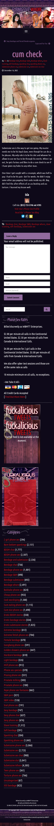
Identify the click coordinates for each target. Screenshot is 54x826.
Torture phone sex (13, 775)
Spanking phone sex (37, 64)
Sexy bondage (10, 710)
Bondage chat (14, 61)
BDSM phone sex (12, 554)
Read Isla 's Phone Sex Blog (27, 212)
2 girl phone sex (11, 539)
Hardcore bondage (13, 654)
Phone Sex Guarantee (32, 812)
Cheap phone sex (12, 594)
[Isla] (27, 200)
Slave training (11, 725)
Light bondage (11, 660)
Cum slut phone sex (13, 609)
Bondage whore (36, 61)
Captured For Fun (41, 43)
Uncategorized (11, 780)
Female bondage (12, 639)
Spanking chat (24, 64)
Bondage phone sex (13, 569)
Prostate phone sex (13, 685)
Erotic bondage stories (15, 619)
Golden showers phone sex (17, 649)
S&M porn (8, 695)
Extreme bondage (12, 629)
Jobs (40, 812)
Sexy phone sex (11, 720)
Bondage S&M (25, 61)
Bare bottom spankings (15, 544)
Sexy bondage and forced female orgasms (21, 41)
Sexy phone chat (12, 715)
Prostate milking (12, 680)
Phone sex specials (13, 670)
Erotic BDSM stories (13, 614)
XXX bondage (10, 785)
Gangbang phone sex (14, 644)
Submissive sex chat (37, 66)
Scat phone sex (11, 705)
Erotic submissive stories (16, 624)
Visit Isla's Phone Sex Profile (27, 208)
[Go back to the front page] (27, 17)
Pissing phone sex (12, 675)
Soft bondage (14, 64)
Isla (5, 61)
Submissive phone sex (10, 66)
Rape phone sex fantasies (16, 690)
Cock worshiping (12, 599)
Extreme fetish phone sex (16, 634)
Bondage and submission (16, 559)
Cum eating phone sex (14, 604)
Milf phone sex (11, 665)
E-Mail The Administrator (12, 817)
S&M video (9, 700)
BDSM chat (9, 549)
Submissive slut (11, 760)
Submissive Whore (13, 765)
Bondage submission (14, 579)
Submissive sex (23, 66)
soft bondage (15, 226)
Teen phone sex (11, 770)
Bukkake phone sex (13, 589)
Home (14, 812)
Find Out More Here (15, 396)
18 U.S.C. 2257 (21, 812)
